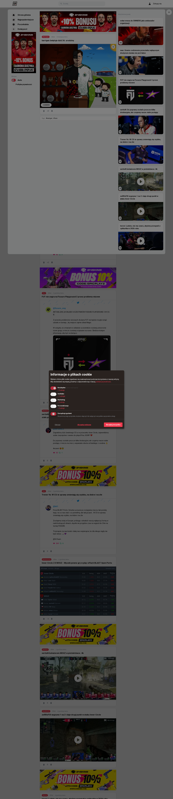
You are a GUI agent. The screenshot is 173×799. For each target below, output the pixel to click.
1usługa (61, 396)
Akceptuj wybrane (84, 425)
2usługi (61, 390)
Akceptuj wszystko (113, 425)
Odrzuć (57, 425)
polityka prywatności (103, 382)
